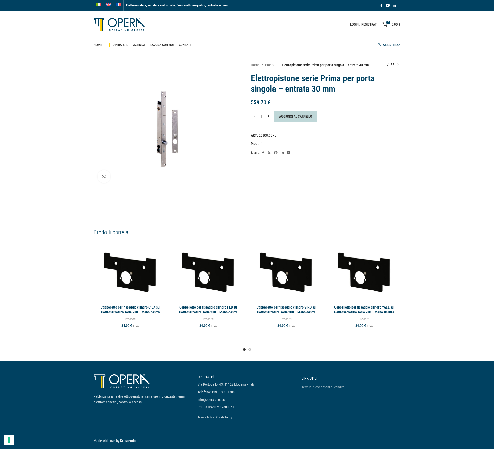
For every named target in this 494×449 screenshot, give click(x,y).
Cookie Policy (224, 417)
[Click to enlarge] (104, 176)
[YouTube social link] (387, 5)
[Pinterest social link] (275, 152)
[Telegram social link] (288, 152)
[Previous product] (387, 65)
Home (255, 65)
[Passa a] (98, 5)
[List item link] (247, 377)
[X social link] (269, 152)
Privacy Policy (206, 417)
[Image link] (122, 381)
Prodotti (270, 65)
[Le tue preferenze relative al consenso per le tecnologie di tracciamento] (9, 440)
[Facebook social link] (381, 5)
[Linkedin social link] (394, 5)
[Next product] (397, 65)
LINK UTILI (309, 378)
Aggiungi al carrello (295, 116)
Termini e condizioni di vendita (323, 387)
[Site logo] (119, 24)
